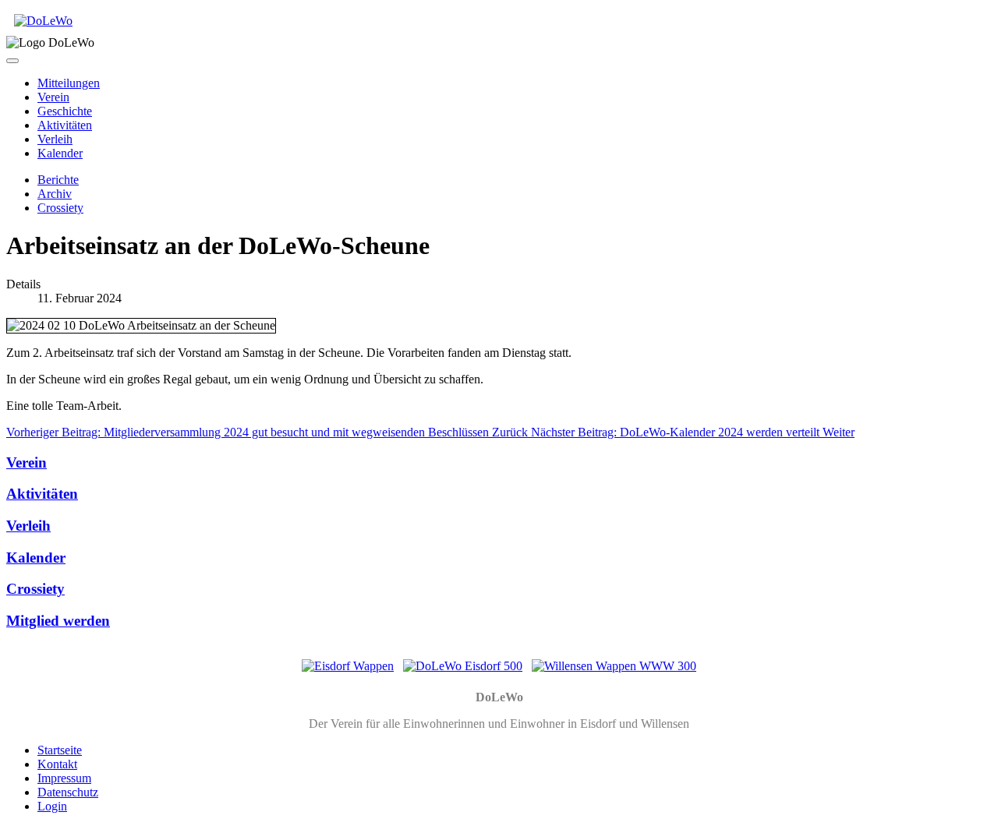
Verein (53, 97)
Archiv (54, 193)
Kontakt (57, 764)
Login (52, 806)
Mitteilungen (68, 83)
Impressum (64, 778)
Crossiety (60, 207)
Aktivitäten (64, 125)
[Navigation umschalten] (12, 60)
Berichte (58, 179)
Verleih (55, 139)
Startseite (59, 750)
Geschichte (64, 111)
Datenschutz (67, 792)
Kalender (60, 153)
